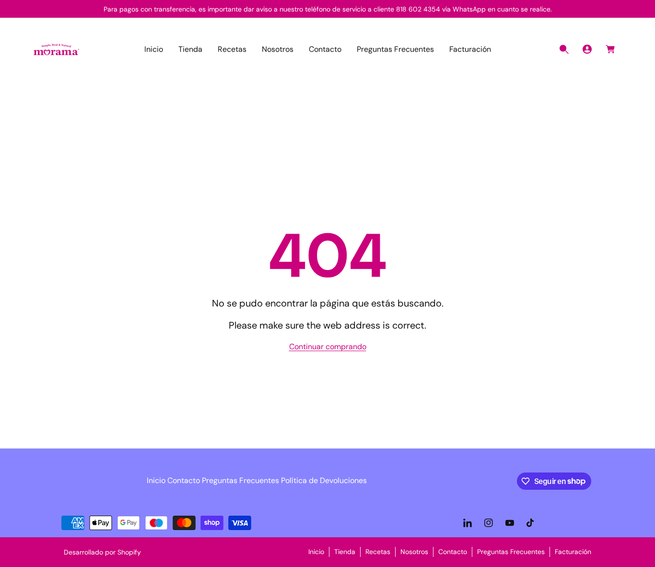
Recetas (377, 551)
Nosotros (414, 551)
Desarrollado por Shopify (102, 552)
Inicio (156, 480)
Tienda (344, 551)
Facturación (573, 551)
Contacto (183, 480)
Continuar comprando (327, 347)
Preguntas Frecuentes (240, 480)
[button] (563, 49)
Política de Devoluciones (324, 480)
